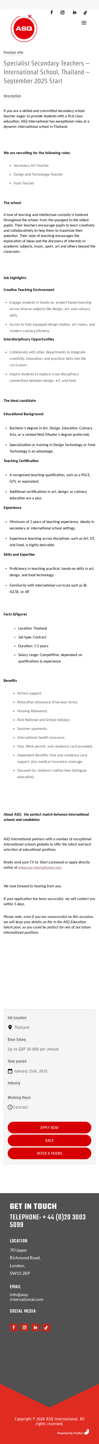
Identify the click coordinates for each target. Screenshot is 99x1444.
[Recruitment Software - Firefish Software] (73, 1433)
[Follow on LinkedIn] (74, 12)
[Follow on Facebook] (52, 12)
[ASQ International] (24, 28)
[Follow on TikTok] (85, 12)
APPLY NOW (49, 1128)
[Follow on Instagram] (62, 12)
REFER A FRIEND (49, 1153)
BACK (49, 1140)
